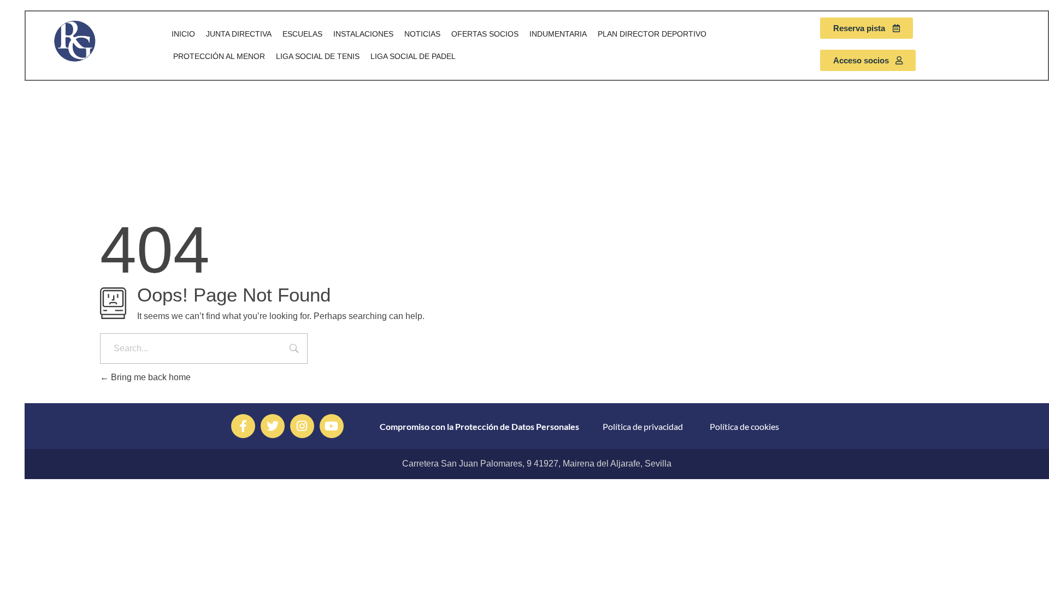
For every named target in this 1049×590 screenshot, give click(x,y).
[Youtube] (332, 426)
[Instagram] (302, 426)
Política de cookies (744, 426)
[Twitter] (273, 426)
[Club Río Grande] (91, 40)
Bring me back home (150, 377)
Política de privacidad (643, 426)
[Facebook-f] (243, 426)
